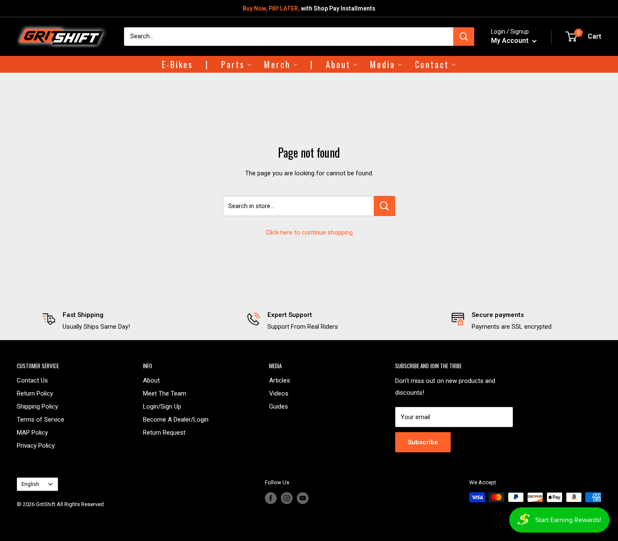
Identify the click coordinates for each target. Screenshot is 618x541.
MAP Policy (32, 432)
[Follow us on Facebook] (271, 498)
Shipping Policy (37, 406)
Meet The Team (164, 393)
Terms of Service (40, 419)
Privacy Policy (36, 445)
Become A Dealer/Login (176, 419)
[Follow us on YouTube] (303, 498)
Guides (278, 406)
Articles (279, 380)
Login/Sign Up (162, 406)
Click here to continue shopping (309, 232)
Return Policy (35, 393)
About (151, 380)
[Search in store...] (384, 206)
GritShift (45, 504)
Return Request (164, 432)
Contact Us (32, 380)
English (30, 484)
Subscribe (423, 442)
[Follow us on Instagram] (287, 498)
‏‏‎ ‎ (17, 514)
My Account (510, 41)
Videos (278, 393)
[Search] (463, 36)
